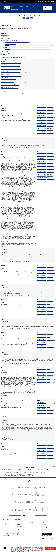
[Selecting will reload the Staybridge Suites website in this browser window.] (28, 509)
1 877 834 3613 (15, 534)
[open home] (2, 475)
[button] (53, 1)
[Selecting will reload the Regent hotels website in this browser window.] (21, 487)
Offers (12, 6)
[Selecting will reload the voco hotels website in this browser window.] (25, 494)
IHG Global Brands (18, 526)
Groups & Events (14, 9)
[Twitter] (5, 523)
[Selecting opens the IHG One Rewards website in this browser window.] (28, 515)
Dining (27, 6)
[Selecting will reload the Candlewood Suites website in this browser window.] (42, 509)
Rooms (17, 6)
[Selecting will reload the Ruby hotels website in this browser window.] (31, 494)
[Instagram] (8, 523)
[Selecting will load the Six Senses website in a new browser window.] (14, 487)
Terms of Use (44, 522)
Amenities (22, 6)
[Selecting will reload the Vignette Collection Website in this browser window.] (35, 487)
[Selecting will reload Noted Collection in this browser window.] (19, 494)
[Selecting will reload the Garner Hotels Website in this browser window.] (42, 502)
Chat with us (17, 529)
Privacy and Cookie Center (47, 526)
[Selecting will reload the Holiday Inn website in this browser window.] (35, 502)
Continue (50, 548)
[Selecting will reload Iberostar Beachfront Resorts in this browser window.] (43, 494)
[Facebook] (3, 523)
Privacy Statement (37, 550)
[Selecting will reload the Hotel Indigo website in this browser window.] (13, 494)
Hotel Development (19, 527)
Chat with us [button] (5, 1)
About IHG (17, 522)
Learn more (45, 538)
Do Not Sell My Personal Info (47, 527)
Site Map (43, 529)
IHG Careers (17, 524)
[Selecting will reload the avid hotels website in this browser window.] (14, 509)
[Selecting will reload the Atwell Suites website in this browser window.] (21, 509)
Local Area (32, 6)
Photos (21, 9)
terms (25, 549)
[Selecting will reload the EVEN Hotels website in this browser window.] (21, 502)
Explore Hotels (31, 522)
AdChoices (44, 524)
